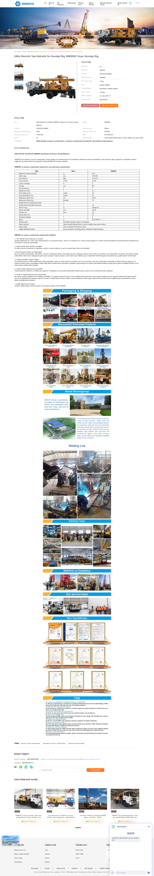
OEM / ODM (79, 854)
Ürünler (47, 868)
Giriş (46, 850)
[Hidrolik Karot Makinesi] (60, 798)
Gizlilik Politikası (105, 868)
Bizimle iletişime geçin (106, 3)
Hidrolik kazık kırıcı (20, 850)
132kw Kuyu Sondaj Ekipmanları (125, 815)
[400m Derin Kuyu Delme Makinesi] (92, 798)
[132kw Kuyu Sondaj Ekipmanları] (125, 798)
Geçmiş (47, 854)
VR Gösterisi (60, 3)
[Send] (148, 872)
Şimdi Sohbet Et (122, 3)
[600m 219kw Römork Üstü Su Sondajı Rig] (28, 798)
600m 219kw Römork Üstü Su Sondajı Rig (28, 815)
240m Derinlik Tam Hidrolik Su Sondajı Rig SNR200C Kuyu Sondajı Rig (60, 51)
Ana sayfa (34, 868)
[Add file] (112, 872)
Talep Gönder (95, 770)
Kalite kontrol (91, 3)
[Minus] (149, 826)
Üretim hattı (79, 850)
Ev (45, 3)
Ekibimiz (47, 862)
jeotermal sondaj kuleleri (76, 743)
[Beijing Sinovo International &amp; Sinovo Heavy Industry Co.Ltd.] (24, 3)
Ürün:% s (51, 3)
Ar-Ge (77, 858)
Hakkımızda (72, 3)
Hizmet (47, 858)
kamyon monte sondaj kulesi (30, 743)
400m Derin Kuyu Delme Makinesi (92, 815)
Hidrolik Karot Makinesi (61, 815)
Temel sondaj (18, 858)
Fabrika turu (80, 3)
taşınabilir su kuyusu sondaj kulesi (54, 743)
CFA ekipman (18, 862)
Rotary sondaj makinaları (21, 854)
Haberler (75, 868)
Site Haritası (88, 868)
